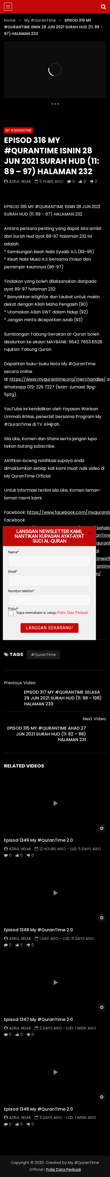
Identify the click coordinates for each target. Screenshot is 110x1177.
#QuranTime (43, 654)
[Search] (103, 6)
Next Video (94, 719)
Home (9, 20)
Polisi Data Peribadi (63, 1169)
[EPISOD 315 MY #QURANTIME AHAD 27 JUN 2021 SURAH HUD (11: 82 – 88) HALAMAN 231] (98, 734)
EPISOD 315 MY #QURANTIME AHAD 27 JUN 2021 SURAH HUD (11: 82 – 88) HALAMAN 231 (46, 734)
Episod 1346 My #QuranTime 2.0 (38, 1109)
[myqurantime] (55, 7)
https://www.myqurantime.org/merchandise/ (57, 379)
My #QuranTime (40, 20)
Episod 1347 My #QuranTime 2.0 (38, 1019)
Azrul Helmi (20, 181)
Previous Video (20, 683)
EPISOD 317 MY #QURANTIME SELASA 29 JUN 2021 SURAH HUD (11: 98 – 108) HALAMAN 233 (63, 698)
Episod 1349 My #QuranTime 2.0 (38, 840)
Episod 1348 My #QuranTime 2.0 (38, 930)
